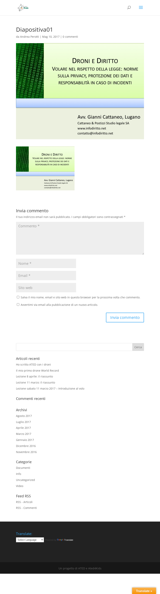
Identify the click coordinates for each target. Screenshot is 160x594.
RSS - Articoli (24, 502)
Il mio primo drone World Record (37, 370)
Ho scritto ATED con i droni (33, 364)
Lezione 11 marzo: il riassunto (35, 382)
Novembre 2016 (26, 452)
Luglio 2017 (23, 422)
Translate (68, 540)
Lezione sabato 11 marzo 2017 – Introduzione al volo (50, 388)
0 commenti (70, 36)
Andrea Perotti (29, 36)
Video (19, 486)
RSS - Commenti (26, 508)
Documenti (23, 468)
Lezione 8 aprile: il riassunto (34, 376)
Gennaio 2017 (25, 440)
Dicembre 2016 (26, 446)
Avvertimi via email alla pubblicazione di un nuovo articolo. (59, 305)
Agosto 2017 (24, 416)
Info (18, 474)
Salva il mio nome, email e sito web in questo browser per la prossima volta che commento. (80, 297)
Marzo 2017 (23, 434)
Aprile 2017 (23, 428)
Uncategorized (25, 480)
